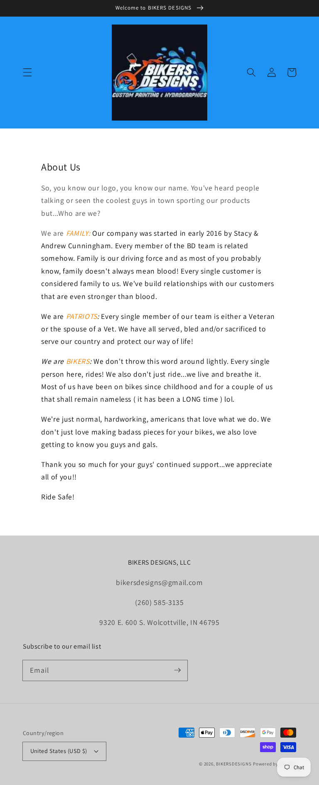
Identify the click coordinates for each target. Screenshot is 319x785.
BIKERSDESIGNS (233, 764)
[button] (27, 72)
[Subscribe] (177, 670)
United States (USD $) (58, 751)
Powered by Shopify (274, 764)
